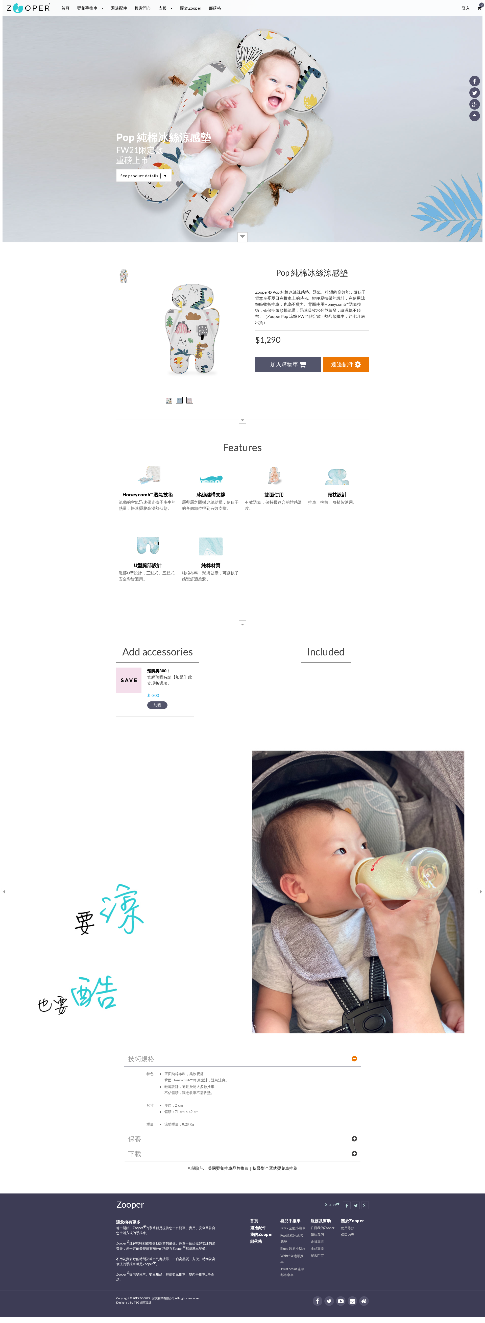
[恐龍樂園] (169, 400)
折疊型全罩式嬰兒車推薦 (275, 1168)
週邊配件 (119, 8)
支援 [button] (163, 8)
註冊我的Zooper (322, 1228)
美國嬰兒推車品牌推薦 (228, 1168)
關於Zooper (190, 8)
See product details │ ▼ (143, 175)
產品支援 (317, 1248)
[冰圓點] (179, 400)
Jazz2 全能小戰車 (292, 1228)
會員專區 (317, 1241)
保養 (134, 1138)
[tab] (242, 1058)
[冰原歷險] (189, 400)
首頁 (65, 8)
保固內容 (347, 1235)
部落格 (215, 8)
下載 (134, 1153)
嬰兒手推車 (290, 1220)
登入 (466, 8)
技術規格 (141, 1058)
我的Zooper (261, 1234)
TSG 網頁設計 (142, 1302)
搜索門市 (143, 8)
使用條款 (347, 1228)
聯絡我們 (317, 1235)
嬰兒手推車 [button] (87, 8)
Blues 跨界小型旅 (292, 1248)
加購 (157, 705)
